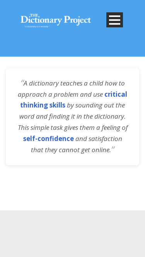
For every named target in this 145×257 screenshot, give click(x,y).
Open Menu (114, 19)
